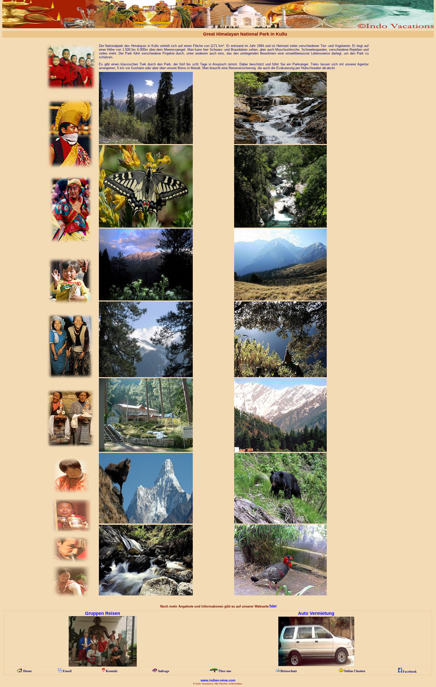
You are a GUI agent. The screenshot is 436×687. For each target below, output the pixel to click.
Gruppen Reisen (102, 613)
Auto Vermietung (316, 613)
